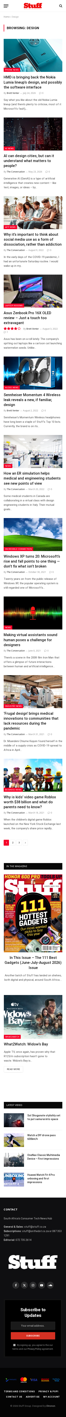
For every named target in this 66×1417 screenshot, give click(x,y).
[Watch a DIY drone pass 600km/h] (14, 1140)
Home (7, 17)
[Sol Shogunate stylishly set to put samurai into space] (14, 1120)
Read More (13, 1069)
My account (51, 1397)
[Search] (60, 6)
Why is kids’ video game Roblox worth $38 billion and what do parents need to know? (30, 802)
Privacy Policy (34, 1349)
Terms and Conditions (19, 1391)
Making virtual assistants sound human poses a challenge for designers (30, 640)
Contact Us (14, 1397)
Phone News (12, 69)
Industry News (13, 706)
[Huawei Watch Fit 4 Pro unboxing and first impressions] (14, 1180)
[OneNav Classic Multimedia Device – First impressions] (14, 1160)
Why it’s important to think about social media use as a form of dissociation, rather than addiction (33, 239)
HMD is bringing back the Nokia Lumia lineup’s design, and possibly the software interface (33, 82)
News (8, 466)
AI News (9, 148)
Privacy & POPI (48, 1391)
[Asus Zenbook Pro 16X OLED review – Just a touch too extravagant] (33, 291)
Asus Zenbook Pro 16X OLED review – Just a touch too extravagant (27, 318)
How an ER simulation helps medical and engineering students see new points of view (32, 478)
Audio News (11, 387)
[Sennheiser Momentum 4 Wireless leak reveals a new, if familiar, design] (33, 373)
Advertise (33, 1397)
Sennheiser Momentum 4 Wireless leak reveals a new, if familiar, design (32, 400)
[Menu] (6, 6)
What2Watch (12, 1036)
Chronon (50, 1406)
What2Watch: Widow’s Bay (26, 1044)
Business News (13, 789)
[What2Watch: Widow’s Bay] (33, 1017)
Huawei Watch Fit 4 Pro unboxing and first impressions (41, 1178)
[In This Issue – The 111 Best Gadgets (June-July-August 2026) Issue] (33, 913)
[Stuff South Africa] (33, 6)
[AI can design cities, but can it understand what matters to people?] (33, 134)
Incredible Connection (18, 549)
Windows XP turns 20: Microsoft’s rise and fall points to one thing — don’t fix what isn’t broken (32, 561)
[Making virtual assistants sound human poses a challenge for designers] (33, 612)
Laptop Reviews (14, 305)
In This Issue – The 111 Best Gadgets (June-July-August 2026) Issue (33, 962)
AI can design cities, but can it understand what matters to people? (29, 161)
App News (10, 227)
